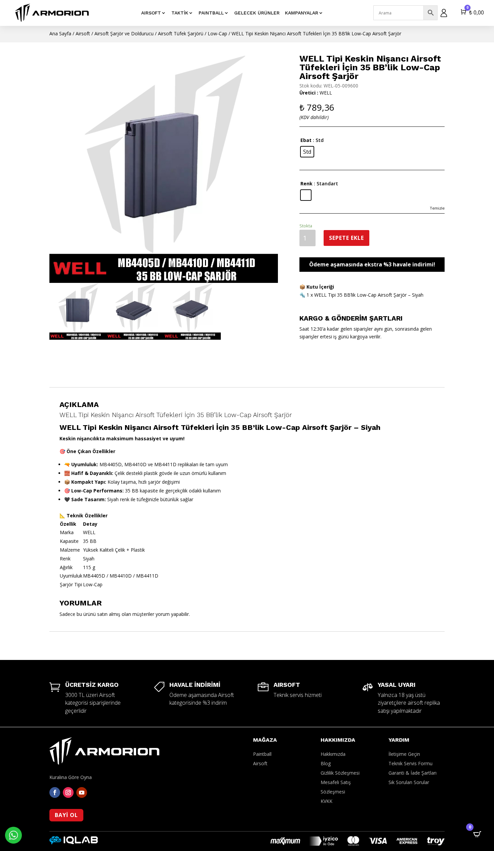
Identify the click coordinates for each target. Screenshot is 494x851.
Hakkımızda (333, 754)
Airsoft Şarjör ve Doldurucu (124, 33)
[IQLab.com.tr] (73, 842)
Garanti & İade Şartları (412, 773)
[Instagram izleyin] (68, 792)
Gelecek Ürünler (257, 12)
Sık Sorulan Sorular (408, 782)
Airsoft (83, 33)
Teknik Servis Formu (410, 763)
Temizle (437, 208)
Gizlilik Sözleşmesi (340, 773)
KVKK (326, 801)
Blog (326, 763)
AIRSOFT (151, 12)
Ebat (306, 140)
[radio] (307, 152)
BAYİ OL (66, 815)
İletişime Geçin (404, 754)
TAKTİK (179, 12)
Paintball (262, 754)
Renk (306, 183)
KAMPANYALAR (301, 12)
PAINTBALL (211, 12)
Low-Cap (217, 33)
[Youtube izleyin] (81, 792)
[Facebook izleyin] (54, 792)
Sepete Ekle (346, 238)
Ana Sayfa (60, 33)
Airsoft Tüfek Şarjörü (180, 33)
